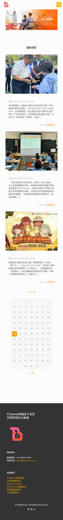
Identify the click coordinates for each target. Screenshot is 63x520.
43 (14, 333)
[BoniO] (6, 4)
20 (43, 312)
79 (20, 360)
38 (26, 328)
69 (43, 350)
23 (20, 317)
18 (31, 312)
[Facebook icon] (28, 509)
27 (43, 317)
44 (20, 333)
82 (37, 360)
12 (37, 306)
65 (20, 350)
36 (14, 328)
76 (43, 355)
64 (14, 350)
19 (37, 312)
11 (31, 306)
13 (43, 306)
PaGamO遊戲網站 (15, 477)
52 (26, 339)
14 (48, 306)
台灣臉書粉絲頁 (14, 480)
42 (48, 328)
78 (14, 360)
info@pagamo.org (26, 460)
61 (37, 344)
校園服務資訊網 (14, 489)
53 (31, 339)
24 (25, 317)
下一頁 (30, 372)
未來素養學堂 (13, 492)
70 (48, 350)
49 (48, 333)
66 (26, 350)
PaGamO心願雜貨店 (16, 486)
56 (48, 339)
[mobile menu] (58, 4)
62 (43, 344)
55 (43, 339)
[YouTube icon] (35, 509)
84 (48, 360)
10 (26, 306)
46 (31, 333)
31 (26, 323)
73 (26, 355)
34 (42, 323)
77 (48, 355)
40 (37, 328)
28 (48, 317)
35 (48, 323)
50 (14, 339)
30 (20, 323)
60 (31, 344)
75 (37, 355)
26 (37, 317)
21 (48, 312)
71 (14, 355)
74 (31, 355)
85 (26, 366)
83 (43, 360)
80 (26, 360)
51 (20, 339)
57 (14, 344)
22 (14, 317)
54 (37, 339)
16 (20, 312)
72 (20, 355)
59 (26, 344)
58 (20, 344)
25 (31, 317)
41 (43, 328)
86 (31, 366)
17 (26, 312)
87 (37, 366)
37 (20, 328)
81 (31, 360)
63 (48, 344)
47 (37, 333)
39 (31, 328)
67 (31, 350)
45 (25, 333)
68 (37, 350)
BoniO (14, 101)
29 (14, 323)
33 (37, 323)
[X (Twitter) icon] (31, 509)
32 (31, 323)
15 (14, 312)
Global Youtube (14, 483)
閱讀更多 (51, 125)
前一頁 (32, 291)
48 (42, 333)
